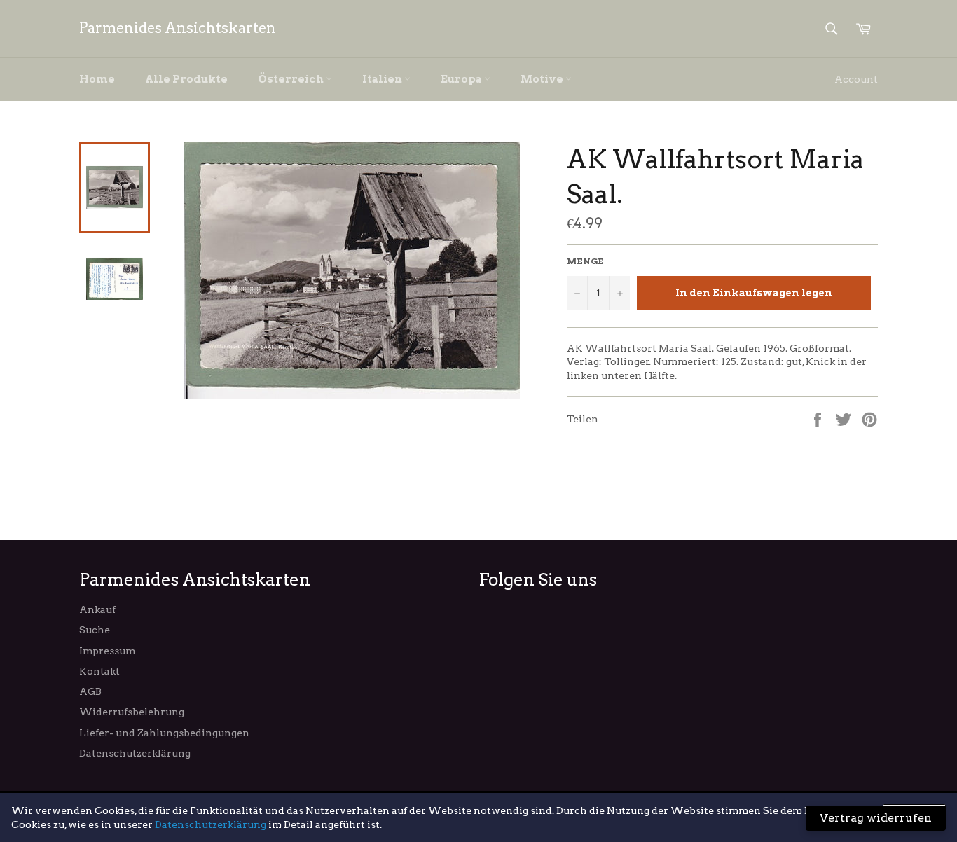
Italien (383, 79)
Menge (585, 261)
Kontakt (99, 671)
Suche (94, 629)
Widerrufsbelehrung (131, 711)
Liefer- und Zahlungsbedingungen (164, 732)
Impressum (107, 650)
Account (856, 79)
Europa (462, 79)
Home (97, 79)
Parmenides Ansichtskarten (177, 28)
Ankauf (97, 609)
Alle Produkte (186, 79)
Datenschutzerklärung (135, 753)
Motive (543, 79)
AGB (90, 691)
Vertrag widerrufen (876, 817)
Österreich (292, 79)
